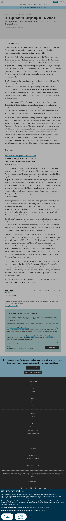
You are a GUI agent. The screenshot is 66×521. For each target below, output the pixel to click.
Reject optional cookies (20, 516)
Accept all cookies (7, 516)
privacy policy (10, 507)
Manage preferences (8, 510)
